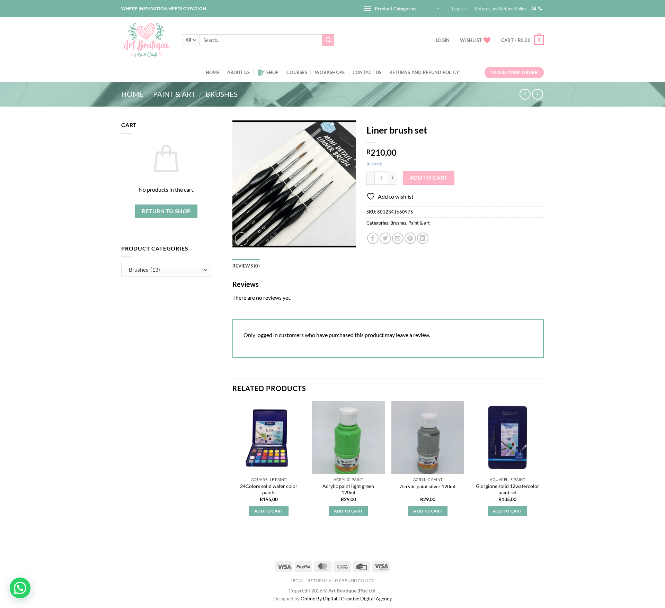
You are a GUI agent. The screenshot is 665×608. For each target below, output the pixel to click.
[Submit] (328, 40)
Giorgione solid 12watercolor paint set (507, 489)
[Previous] (233, 464)
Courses (296, 72)
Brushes (221, 94)
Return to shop (166, 211)
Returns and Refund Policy (500, 8)
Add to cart (429, 177)
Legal (457, 8)
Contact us (367, 72)
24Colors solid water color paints (269, 489)
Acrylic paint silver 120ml (427, 486)
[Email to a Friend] (398, 238)
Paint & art (174, 94)
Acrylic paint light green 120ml (348, 489)
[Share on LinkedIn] (422, 238)
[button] (20, 588)
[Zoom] (241, 239)
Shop (272, 72)
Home (213, 72)
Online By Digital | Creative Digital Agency (346, 598)
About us (238, 72)
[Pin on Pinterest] (410, 238)
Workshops (330, 72)
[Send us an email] (534, 8)
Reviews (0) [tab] (246, 266)
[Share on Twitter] (385, 238)
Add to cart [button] (268, 511)
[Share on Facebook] (373, 238)
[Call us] (540, 8)
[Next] (543, 464)
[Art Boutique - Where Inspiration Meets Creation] (146, 40)
